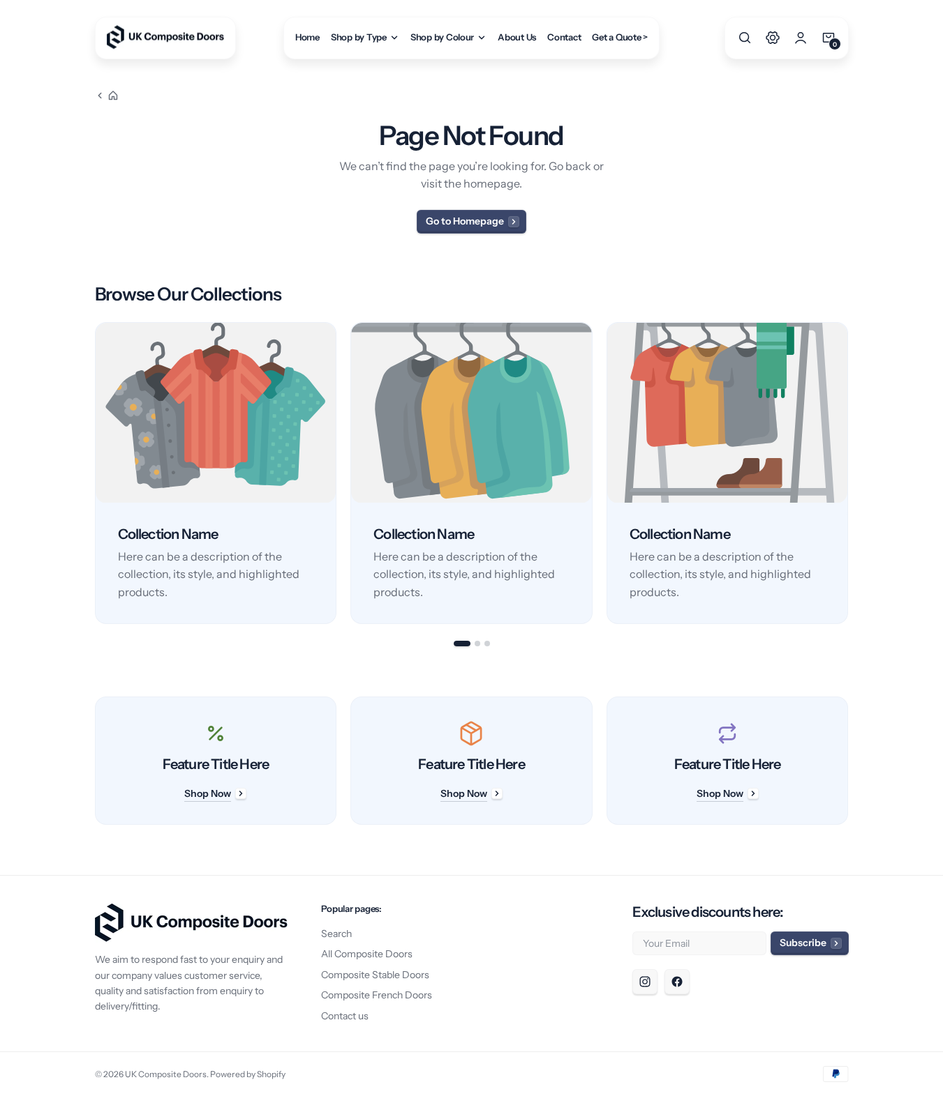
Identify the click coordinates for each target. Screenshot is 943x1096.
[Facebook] (677, 981)
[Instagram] (645, 981)
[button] (744, 37)
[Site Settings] (772, 37)
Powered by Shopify (247, 1074)
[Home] (107, 95)
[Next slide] (849, 473)
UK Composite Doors (166, 1074)
